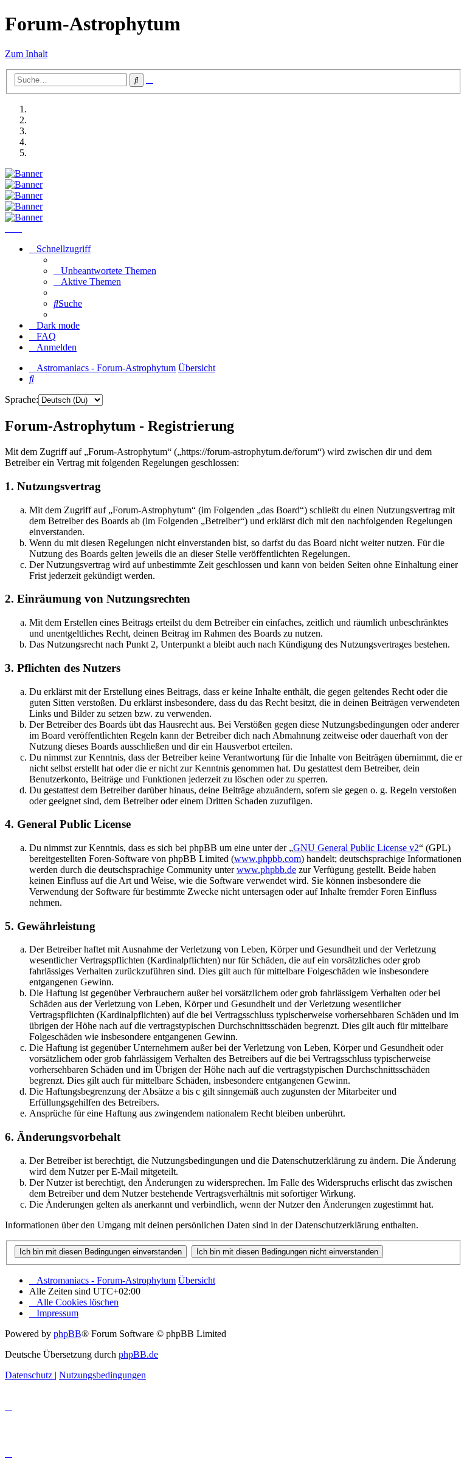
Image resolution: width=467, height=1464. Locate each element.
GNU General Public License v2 (356, 848)
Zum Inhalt (26, 54)
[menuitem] (105, 270)
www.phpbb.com (267, 858)
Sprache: (21, 399)
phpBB (67, 1334)
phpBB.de (138, 1354)
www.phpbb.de (266, 869)
